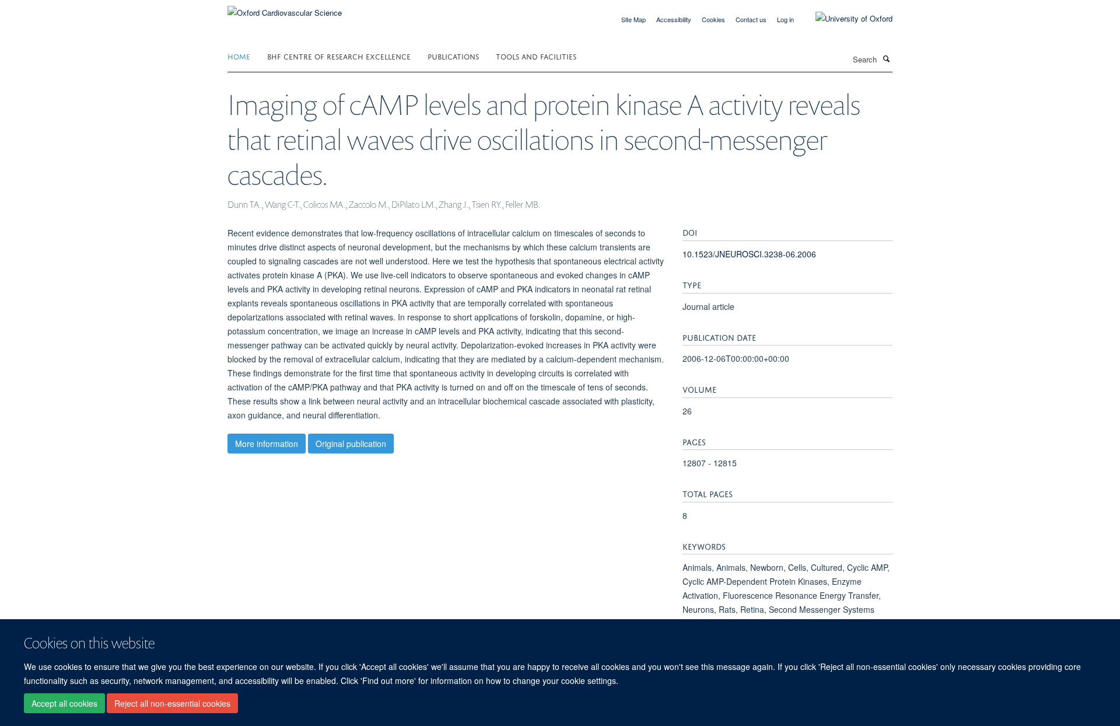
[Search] (886, 58)
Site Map (633, 19)
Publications (453, 55)
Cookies (713, 19)
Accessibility (673, 19)
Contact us (751, 19)
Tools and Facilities (536, 55)
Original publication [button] (351, 443)
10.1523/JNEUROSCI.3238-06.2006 (749, 254)
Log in (785, 19)
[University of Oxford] (845, 19)
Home (239, 55)
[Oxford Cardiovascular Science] (285, 8)
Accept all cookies (64, 703)
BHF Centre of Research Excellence (339, 55)
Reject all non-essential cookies (172, 703)
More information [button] (266, 443)
